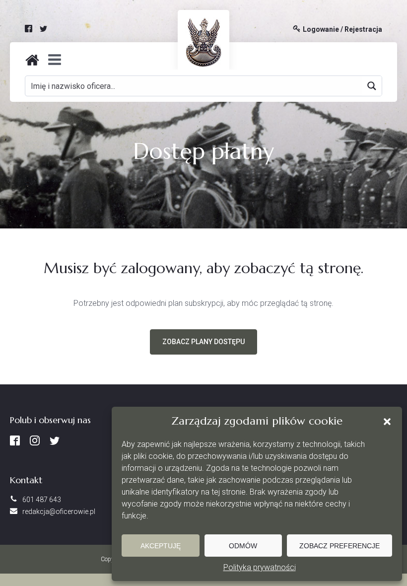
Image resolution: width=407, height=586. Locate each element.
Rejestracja (363, 29)
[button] (387, 422)
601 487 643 (41, 499)
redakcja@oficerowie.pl (58, 511)
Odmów (243, 546)
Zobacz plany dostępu (203, 342)
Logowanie (321, 29)
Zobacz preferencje (339, 546)
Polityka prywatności (259, 567)
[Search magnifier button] (372, 86)
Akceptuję (160, 546)
